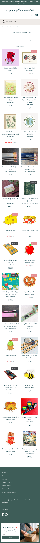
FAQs (3, 476)
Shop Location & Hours (9, 492)
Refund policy (6, 489)
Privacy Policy (6, 485)
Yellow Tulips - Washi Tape (29, 356)
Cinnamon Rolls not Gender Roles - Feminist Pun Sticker (29, 100)
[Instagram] (6, 514)
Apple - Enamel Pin (29, 260)
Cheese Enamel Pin (10, 230)
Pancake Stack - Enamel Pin (10, 417)
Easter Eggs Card (29, 68)
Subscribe (10, 537)
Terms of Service (7, 482)
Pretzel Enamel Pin (29, 292)
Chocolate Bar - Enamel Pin (10, 449)
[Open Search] (3, 22)
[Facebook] (3, 514)
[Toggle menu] (3, 16)
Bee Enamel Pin (29, 385)
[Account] (31, 15)
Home (3, 27)
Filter (10, 41)
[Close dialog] (38, 524)
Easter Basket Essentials (12, 27)
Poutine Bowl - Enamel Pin (29, 230)
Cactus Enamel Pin (10, 356)
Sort (29, 41)
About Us (4, 473)
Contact (4, 479)
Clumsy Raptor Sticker (10, 68)
